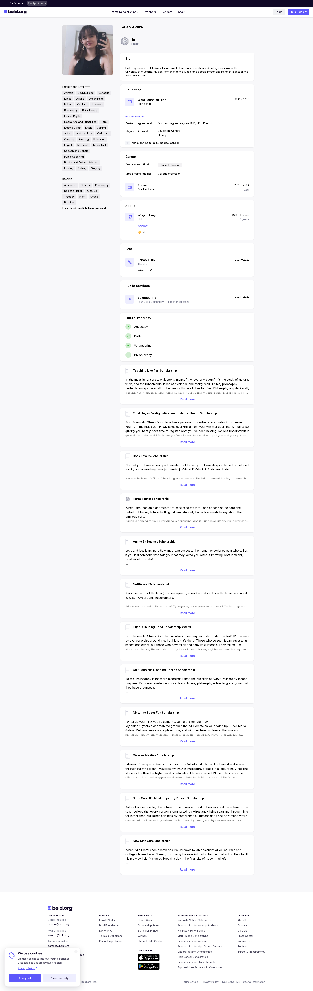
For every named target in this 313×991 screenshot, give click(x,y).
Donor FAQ (105, 930)
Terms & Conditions (110, 935)
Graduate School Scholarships (196, 920)
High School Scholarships (193, 956)
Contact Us (244, 925)
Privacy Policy (210, 981)
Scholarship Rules (148, 925)
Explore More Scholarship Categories (200, 967)
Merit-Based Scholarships (193, 935)
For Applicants (37, 3)
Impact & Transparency (251, 951)
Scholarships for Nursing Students (198, 925)
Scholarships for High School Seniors (200, 946)
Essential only (59, 978)
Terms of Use (190, 981)
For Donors (16, 3)
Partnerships (245, 941)
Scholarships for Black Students (196, 962)
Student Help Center (150, 941)
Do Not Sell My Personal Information (243, 981)
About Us (243, 920)
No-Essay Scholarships (191, 930)
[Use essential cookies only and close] (76, 952)
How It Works (107, 920)
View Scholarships (124, 11)
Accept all (25, 978)
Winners (150, 11)
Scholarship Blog (148, 930)
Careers (242, 930)
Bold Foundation (109, 925)
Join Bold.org (298, 11)
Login (278, 11)
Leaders (167, 11)
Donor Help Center (110, 941)
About (181, 11)
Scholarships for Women (192, 941)
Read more (187, 399)
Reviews (243, 946)
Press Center (245, 935)
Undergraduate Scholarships (195, 951)
